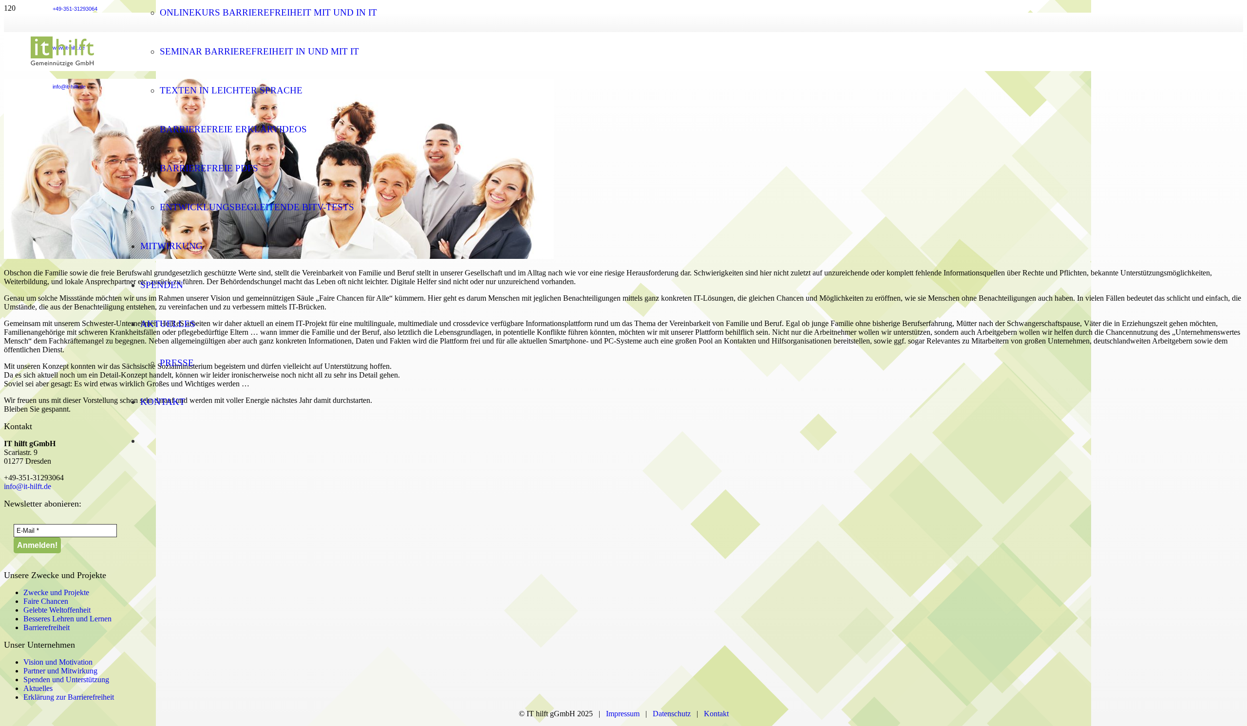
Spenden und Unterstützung (66, 679)
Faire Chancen (45, 601)
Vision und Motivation (58, 662)
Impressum (623, 713)
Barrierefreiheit (46, 627)
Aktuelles (38, 688)
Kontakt (716, 713)
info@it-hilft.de (27, 486)
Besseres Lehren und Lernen (67, 619)
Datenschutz (674, 713)
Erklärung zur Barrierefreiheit (68, 697)
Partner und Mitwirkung (60, 671)
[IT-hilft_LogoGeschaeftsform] (62, 68)
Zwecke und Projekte (56, 592)
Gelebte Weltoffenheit (57, 610)
